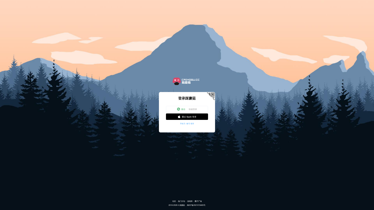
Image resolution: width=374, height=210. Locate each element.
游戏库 (190, 201)
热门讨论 (181, 201)
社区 (174, 201)
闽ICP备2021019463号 (196, 205)
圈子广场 (198, 201)
